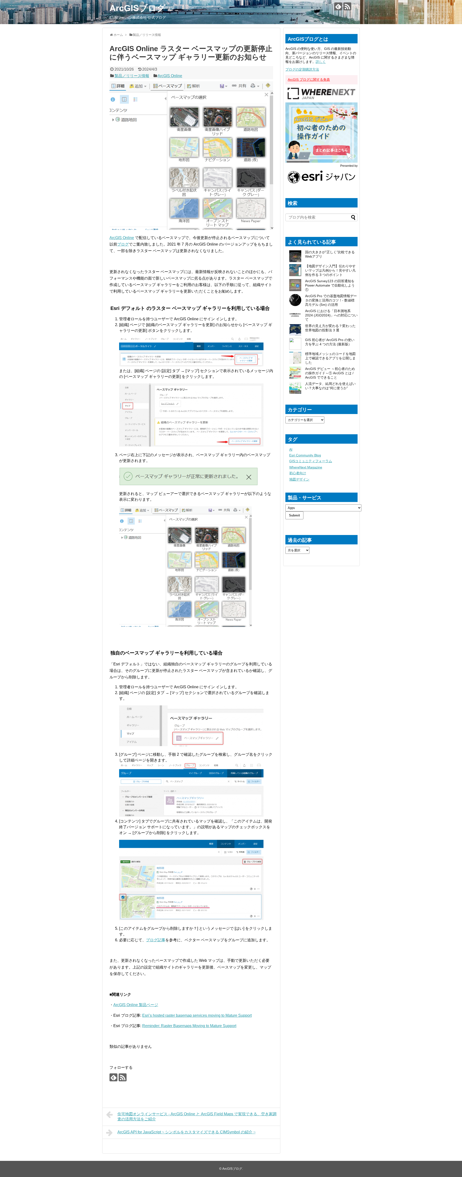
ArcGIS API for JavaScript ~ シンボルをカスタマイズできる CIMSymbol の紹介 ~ (186, 1132)
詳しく (321, 62)
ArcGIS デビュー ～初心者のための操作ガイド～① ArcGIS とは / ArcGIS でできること (330, 373)
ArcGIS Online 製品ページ (135, 1005)
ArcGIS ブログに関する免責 (309, 79)
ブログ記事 (155, 940)
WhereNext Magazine (305, 467)
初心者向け (297, 473)
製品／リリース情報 (132, 76)
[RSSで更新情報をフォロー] (347, 6)
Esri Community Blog (305, 455)
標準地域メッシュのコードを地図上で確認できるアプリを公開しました (330, 358)
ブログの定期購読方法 (302, 69)
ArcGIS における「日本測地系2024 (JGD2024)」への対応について (331, 315)
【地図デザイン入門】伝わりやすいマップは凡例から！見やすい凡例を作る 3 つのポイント (330, 270)
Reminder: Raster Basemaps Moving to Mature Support (189, 1026)
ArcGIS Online (170, 76)
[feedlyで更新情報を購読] (338, 6)
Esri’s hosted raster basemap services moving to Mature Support (197, 1015)
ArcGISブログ (137, 8)
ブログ (123, 244)
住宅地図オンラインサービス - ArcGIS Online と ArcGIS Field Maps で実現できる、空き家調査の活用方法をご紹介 (196, 1116)
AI (290, 449)
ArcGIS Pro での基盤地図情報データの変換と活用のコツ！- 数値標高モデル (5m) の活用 (331, 300)
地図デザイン (299, 479)
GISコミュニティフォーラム (310, 461)
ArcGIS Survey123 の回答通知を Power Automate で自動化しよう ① (330, 285)
